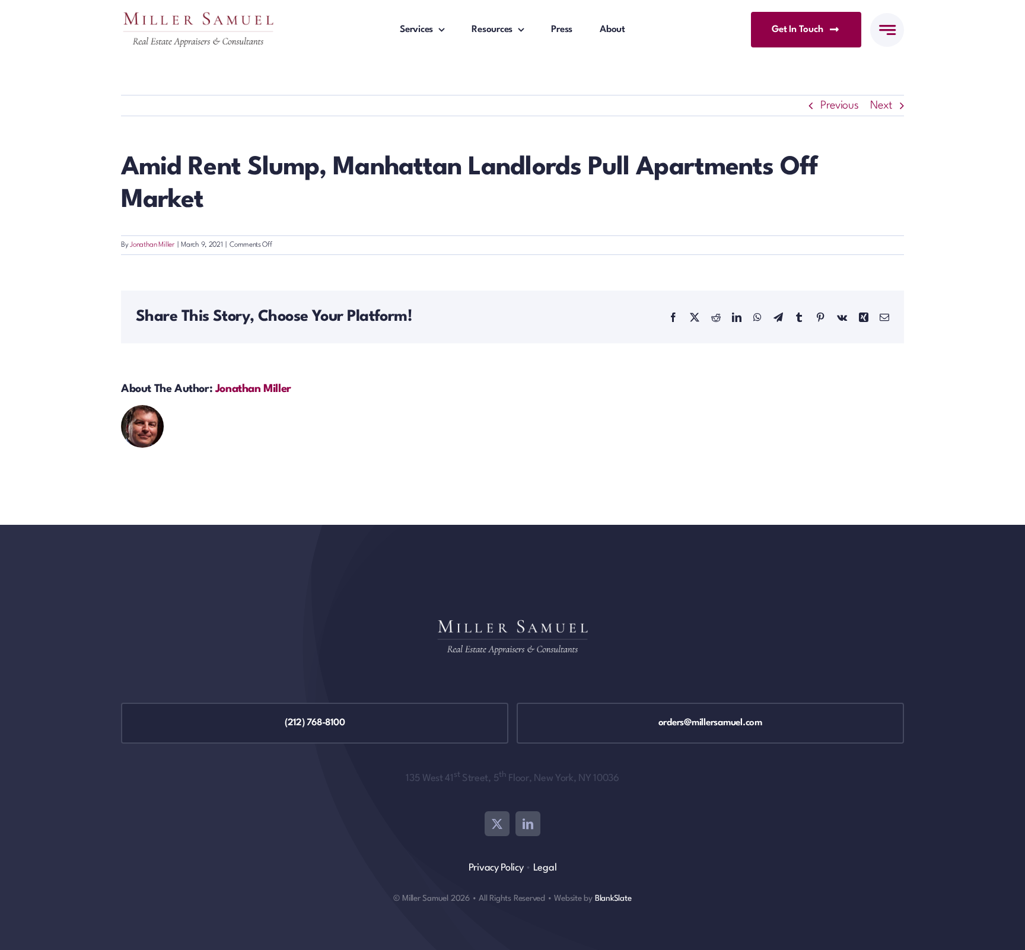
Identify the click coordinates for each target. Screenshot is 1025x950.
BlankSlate (613, 898)
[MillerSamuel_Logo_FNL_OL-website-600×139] (198, 17)
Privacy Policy (496, 868)
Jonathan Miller (152, 244)
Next (881, 105)
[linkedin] (527, 823)
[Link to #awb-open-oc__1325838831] (887, 30)
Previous (839, 105)
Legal (545, 868)
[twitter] (497, 823)
